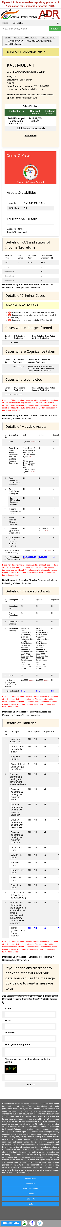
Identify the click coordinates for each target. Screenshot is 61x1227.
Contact (30, 1194)
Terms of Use (31, 1199)
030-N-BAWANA (15, 41)
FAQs (31, 1204)
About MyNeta (30, 1179)
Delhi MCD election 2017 (25, 37)
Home (5, 23)
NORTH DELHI (48, 37)
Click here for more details (31, 128)
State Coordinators (30, 1189)
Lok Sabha (18, 23)
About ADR (30, 1184)
